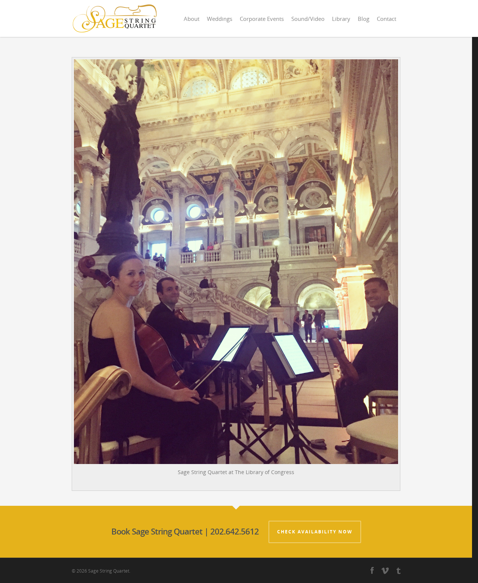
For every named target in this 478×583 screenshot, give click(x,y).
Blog (363, 18)
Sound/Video (308, 18)
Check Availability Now (315, 532)
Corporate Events (262, 18)
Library (341, 18)
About (191, 18)
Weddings (219, 18)
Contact (386, 18)
